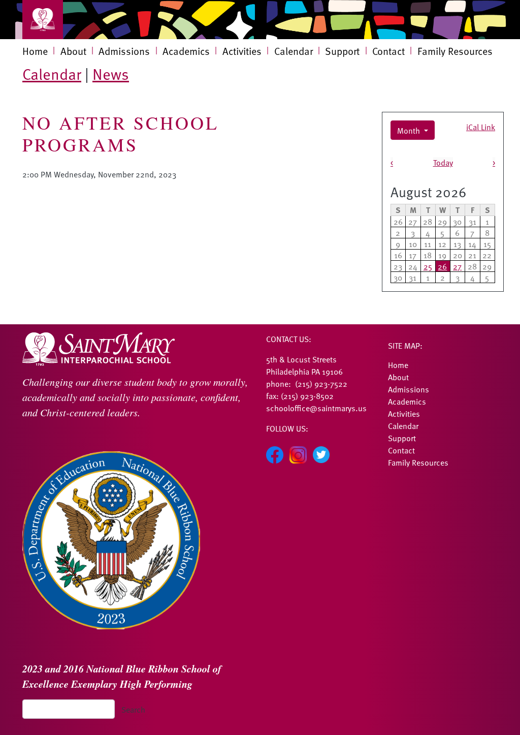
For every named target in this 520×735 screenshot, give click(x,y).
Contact (388, 51)
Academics (186, 51)
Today (443, 162)
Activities (242, 51)
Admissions (124, 51)
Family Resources (455, 51)
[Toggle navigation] (42, 19)
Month (409, 130)
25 (428, 265)
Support (342, 51)
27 (457, 265)
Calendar (293, 51)
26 (442, 265)
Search (133, 709)
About (73, 51)
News (110, 73)
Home (35, 51)
